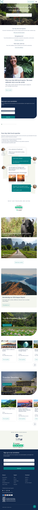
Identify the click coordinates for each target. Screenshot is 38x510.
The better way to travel (19, 39)
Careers (26, 479)
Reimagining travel (5, 482)
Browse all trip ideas (7, 325)
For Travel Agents (28, 482)
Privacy (15, 479)
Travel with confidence (19, 47)
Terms (15, 482)
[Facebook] (2, 490)
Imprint (26, 480)
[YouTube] (9, 490)
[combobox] (18, 15)
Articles (3, 480)
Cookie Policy (16, 480)
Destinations (4, 477)
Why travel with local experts (19, 32)
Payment (15, 484)
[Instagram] (4, 490)
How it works (4, 484)
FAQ (14, 477)
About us (26, 477)
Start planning (31, 1)
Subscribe (8, 117)
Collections (4, 479)
